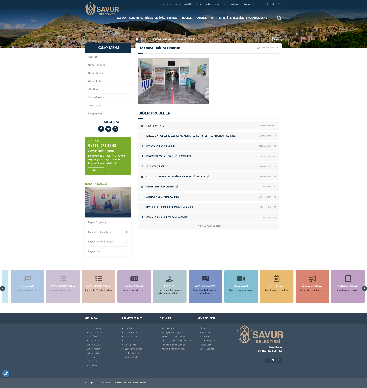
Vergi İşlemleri (130, 345)
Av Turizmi (204, 336)
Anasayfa (167, 4)
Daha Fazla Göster (210, 226)
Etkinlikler (188, 4)
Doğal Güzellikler (207, 349)
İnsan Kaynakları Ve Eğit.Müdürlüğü (178, 340)
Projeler (144, 39)
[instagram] (279, 4)
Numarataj (129, 340)
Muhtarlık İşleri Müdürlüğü (173, 349)
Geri (278, 39)
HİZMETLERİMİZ (155, 17)
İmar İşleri (128, 328)
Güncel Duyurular (96, 65)
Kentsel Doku (205, 345)
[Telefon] (5, 373)
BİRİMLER (172, 17)
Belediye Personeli (95, 340)
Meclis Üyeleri (93, 336)
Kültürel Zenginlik (207, 340)
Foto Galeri (92, 361)
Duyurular (178, 4)
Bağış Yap (199, 4)
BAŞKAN (122, 17)
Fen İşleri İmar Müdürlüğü (173, 345)
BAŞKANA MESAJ (256, 17)
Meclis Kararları (94, 328)
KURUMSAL (136, 17)
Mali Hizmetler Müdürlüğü (173, 336)
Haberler (92, 56)
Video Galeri (94, 105)
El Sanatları (205, 332)
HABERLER (202, 17)
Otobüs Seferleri (131, 357)
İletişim (96, 170)
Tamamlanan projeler (161, 39)
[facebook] (267, 4)
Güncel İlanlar (94, 81)
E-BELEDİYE (237, 17)
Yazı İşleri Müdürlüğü (171, 332)
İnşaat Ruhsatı (130, 336)
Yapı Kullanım (130, 332)
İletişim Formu (250, 4)
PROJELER (187, 17)
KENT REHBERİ (219, 17)
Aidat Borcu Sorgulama (216, 4)
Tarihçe (203, 328)
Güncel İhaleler (95, 73)
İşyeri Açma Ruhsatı (133, 349)
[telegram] (273, 4)
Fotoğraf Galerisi (235, 4)
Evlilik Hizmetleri (131, 353)
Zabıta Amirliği (168, 328)
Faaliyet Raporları (94, 332)
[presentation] (2, 288)
